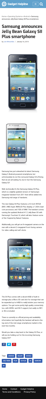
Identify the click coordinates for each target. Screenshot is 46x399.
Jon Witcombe (9, 42)
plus (15, 361)
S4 (30, 361)
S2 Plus (23, 361)
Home (4, 16)
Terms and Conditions (11, 392)
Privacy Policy (30, 392)
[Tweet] (9, 345)
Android (27, 16)
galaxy (20, 356)
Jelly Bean (6, 361)
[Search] (41, 4)
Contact (13, 389)
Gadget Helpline (27, 389)
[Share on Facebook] (4, 345)
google (28, 356)
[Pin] (14, 345)
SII (3, 366)
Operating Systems (15, 16)
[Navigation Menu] (35, 4)
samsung (38, 361)
